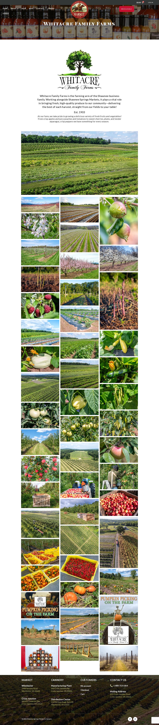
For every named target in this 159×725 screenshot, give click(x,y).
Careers (50, 8)
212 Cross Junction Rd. (60, 688)
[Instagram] (135, 719)
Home (5, 8)
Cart (83, 694)
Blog (31, 8)
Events (6, 13)
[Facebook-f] (130, 719)
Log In (150, 2)
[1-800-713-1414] (111, 685)
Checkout (85, 690)
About (13, 8)
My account (86, 686)
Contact (40, 8)
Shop (24, 8)
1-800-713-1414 (120, 685)
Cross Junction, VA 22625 (61, 691)
